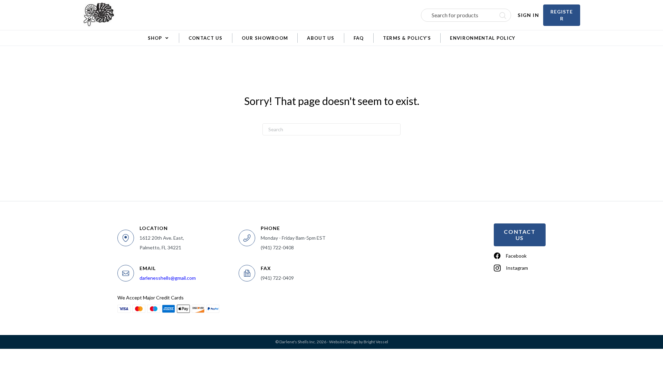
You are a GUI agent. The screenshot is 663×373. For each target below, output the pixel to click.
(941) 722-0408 (277, 247)
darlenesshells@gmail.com (168, 278)
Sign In (528, 15)
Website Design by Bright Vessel (358, 341)
